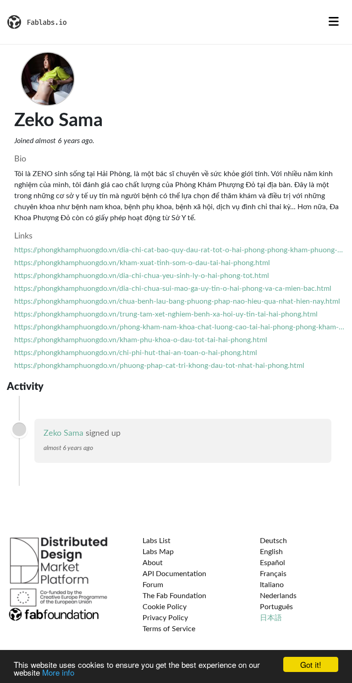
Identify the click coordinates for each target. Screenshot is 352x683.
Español (272, 562)
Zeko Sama (63, 433)
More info (58, 672)
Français (273, 573)
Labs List (156, 540)
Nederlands (278, 596)
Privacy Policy (165, 618)
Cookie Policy (165, 607)
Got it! (310, 664)
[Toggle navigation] (334, 22)
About (153, 562)
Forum (153, 585)
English (271, 551)
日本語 (271, 618)
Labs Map (158, 551)
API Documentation (174, 573)
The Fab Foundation (174, 596)
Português (276, 607)
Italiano (272, 585)
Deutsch (273, 540)
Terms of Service (169, 629)
